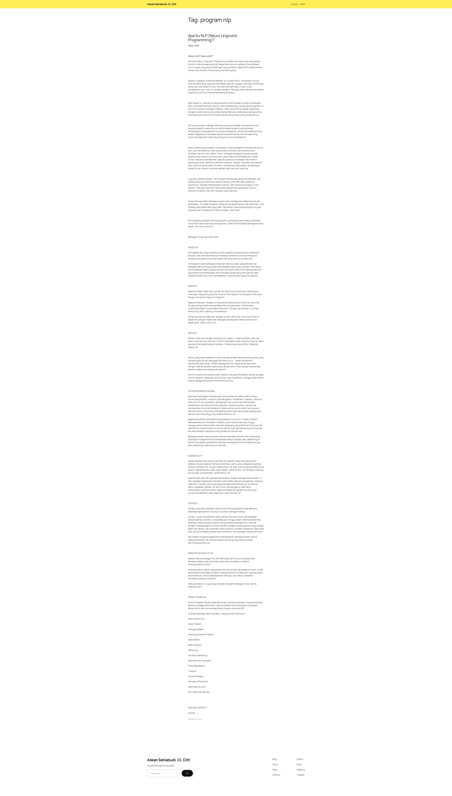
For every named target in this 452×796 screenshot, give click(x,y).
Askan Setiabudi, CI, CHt (161, 4)
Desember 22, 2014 (195, 719)
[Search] (187, 773)
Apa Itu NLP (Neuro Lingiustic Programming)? (213, 37)
